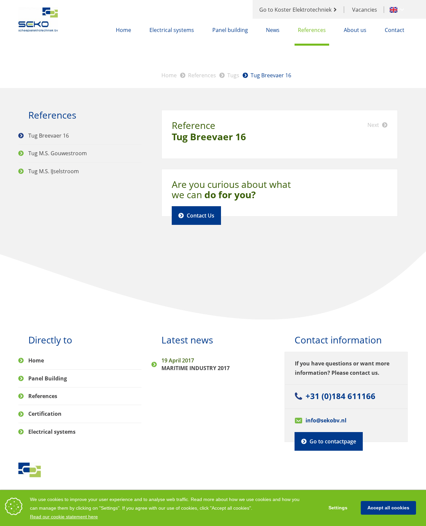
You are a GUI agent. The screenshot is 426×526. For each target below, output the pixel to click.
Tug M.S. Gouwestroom (57, 153)
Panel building (230, 30)
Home (123, 30)
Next (373, 125)
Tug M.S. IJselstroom (53, 171)
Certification (45, 413)
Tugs (233, 75)
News (273, 30)
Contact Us (200, 215)
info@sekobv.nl (326, 420)
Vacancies (364, 9)
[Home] (38, 19)
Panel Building (47, 378)
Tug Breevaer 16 (271, 75)
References (312, 30)
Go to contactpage (333, 441)
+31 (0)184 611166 (340, 395)
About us (355, 30)
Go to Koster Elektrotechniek (295, 9)
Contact (394, 30)
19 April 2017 (177, 360)
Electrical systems (171, 30)
